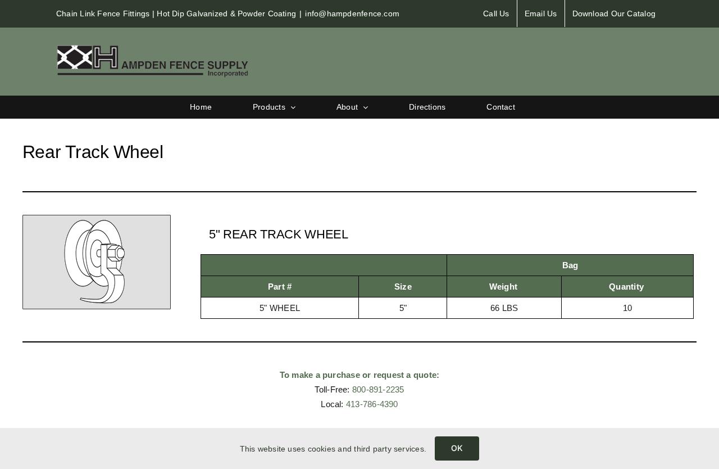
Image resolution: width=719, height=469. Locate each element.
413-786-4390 (372, 404)
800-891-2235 (378, 389)
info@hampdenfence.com (352, 13)
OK (457, 448)
